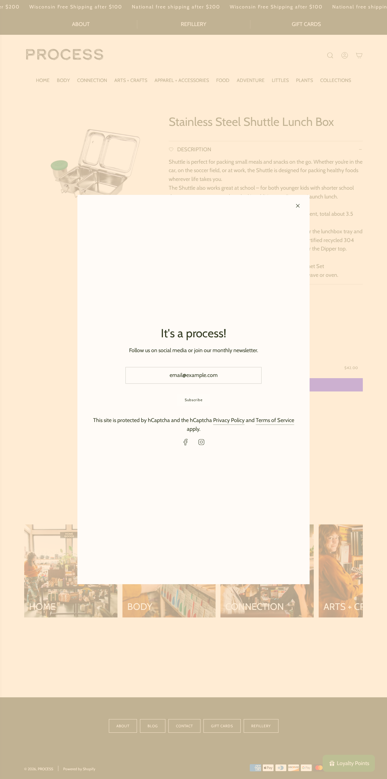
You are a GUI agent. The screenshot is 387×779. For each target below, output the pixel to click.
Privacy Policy (229, 420)
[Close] (298, 205)
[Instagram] (201, 442)
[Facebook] (185, 442)
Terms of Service (275, 420)
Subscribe (194, 400)
